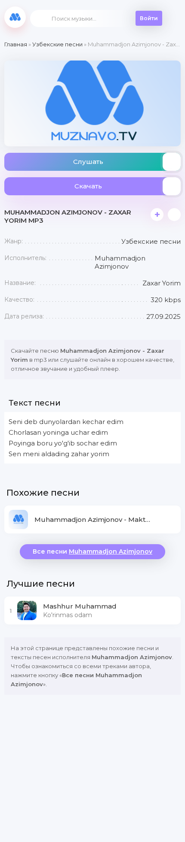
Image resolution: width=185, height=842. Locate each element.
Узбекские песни (57, 44)
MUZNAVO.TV (15, 17)
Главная (15, 44)
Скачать (88, 186)
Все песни (92, 551)
